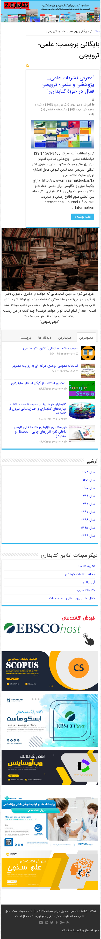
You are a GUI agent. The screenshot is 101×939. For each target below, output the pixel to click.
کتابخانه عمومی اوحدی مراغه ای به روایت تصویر (45, 366)
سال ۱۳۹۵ (88, 528)
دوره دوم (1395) (53, 104)
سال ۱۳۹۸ (88, 504)
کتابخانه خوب (86, 590)
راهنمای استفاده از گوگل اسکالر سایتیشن (39, 383)
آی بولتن (89, 582)
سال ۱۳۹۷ (88, 512)
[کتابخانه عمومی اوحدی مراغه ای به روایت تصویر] (88, 371)
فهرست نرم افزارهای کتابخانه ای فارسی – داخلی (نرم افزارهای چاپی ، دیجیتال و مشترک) (39, 431)
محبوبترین (86, 338)
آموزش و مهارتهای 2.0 (78, 104)
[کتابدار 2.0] (50, 11)
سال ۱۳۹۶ (88, 520)
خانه (96, 31)
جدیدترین (65, 338)
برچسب (25, 338)
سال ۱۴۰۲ (88, 472)
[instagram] (41, 922)
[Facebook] (56, 922)
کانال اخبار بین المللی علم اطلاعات (72, 598)
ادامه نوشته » (82, 217)
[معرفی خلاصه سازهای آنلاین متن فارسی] (88, 353)
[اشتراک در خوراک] (27, 66)
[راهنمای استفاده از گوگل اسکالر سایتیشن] (82, 390)
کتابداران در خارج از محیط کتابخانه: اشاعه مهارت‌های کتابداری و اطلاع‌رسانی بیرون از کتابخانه (38, 408)
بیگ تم (67, 930)
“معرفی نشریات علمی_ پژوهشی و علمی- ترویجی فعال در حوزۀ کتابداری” (67, 85)
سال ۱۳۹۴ (88, 536)
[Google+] (62, 922)
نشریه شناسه (86, 566)
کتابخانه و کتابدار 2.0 (53, 109)
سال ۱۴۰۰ (88, 488)
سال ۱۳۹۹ (88, 496)
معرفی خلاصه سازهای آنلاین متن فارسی (50, 348)
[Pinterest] (47, 922)
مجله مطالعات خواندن (80, 574)
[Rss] (68, 922)
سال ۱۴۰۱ (89, 480)
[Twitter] (52, 922)
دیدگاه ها (44, 338)
